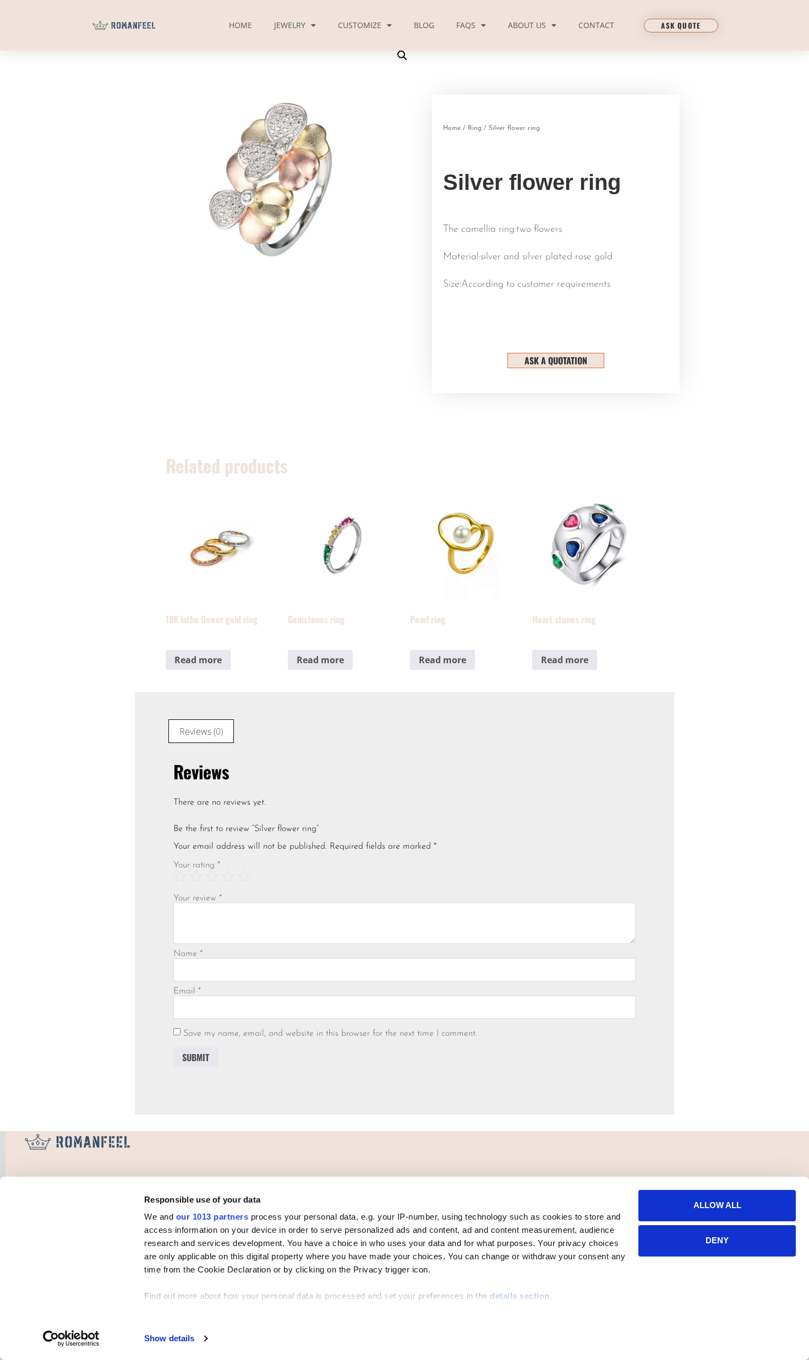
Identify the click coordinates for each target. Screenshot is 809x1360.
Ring (475, 128)
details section (520, 1296)
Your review (197, 898)
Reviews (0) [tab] (201, 731)
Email (187, 991)
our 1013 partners (212, 1216)
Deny (717, 1240)
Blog (424, 25)
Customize (359, 25)
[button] (402, 55)
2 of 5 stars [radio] (196, 876)
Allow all (717, 1205)
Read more (198, 660)
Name (188, 953)
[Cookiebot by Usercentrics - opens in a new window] (71, 1338)
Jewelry (289, 25)
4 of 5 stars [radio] (227, 876)
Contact (596, 25)
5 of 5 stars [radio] (243, 876)
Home (240, 25)
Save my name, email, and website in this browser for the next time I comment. (330, 1033)
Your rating (196, 865)
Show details (169, 1338)
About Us (527, 25)
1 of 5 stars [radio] (180, 876)
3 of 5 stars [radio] (211, 876)
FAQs (465, 25)
